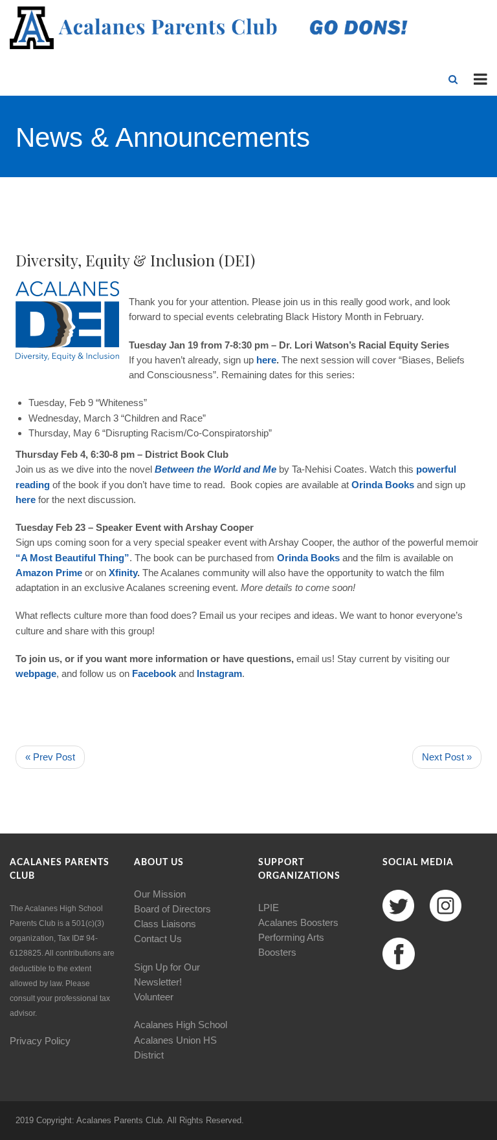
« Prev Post (50, 756)
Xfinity (123, 572)
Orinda (366, 484)
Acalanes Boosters (298, 922)
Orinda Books (308, 557)
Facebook (154, 673)
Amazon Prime (49, 572)
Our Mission (160, 893)
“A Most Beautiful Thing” (72, 557)
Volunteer (153, 996)
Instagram (219, 673)
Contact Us (158, 938)
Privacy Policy (40, 1040)
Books (399, 484)
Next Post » (447, 756)
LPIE (268, 907)
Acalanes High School (180, 1024)
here (266, 359)
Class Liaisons (165, 923)
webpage (36, 673)
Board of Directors (172, 908)
